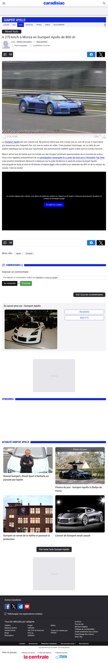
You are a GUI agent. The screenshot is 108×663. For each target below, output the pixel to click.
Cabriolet (31, 628)
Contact (22, 644)
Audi (52, 164)
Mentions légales (81, 627)
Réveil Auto (11, 31)
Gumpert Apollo (14, 19)
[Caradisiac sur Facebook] (8, 607)
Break (7, 633)
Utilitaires (31, 635)
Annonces (29, 25)
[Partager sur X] (101, 54)
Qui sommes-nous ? (68, 644)
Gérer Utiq (78, 637)
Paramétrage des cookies (84, 634)
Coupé (30, 625)
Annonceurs (33, 644)
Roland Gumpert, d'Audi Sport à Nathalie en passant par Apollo (26, 478)
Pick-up (30, 633)
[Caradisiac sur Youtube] (27, 607)
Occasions (84, 312)
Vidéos (47, 25)
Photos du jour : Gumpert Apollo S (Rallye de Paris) (78, 489)
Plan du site (79, 624)
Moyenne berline (11, 628)
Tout (59, 25)
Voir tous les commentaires (89, 294)
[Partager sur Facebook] (92, 54)
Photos (39, 25)
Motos (53, 625)
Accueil (6, 25)
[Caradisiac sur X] (14, 607)
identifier (39, 277)
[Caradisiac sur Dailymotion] (21, 607)
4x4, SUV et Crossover (36, 630)
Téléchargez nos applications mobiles (24, 614)
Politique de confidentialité (84, 629)
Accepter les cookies (54, 205)
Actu (20, 25)
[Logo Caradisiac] (54, 5)
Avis (14, 25)
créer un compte (51, 277)
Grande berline (10, 630)
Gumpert (29, 253)
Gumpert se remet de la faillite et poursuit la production (26, 537)
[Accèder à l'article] (28, 460)
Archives (78, 622)
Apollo (18, 253)
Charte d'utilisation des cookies (86, 632)
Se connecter (10, 283)
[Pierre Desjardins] (6, 48)
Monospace (9, 635)
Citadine (8, 625)
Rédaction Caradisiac (49, 644)
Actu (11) (84, 317)
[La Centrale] (36, 659)
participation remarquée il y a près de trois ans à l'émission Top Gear (72, 157)
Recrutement (84, 644)
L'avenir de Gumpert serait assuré (72, 535)
